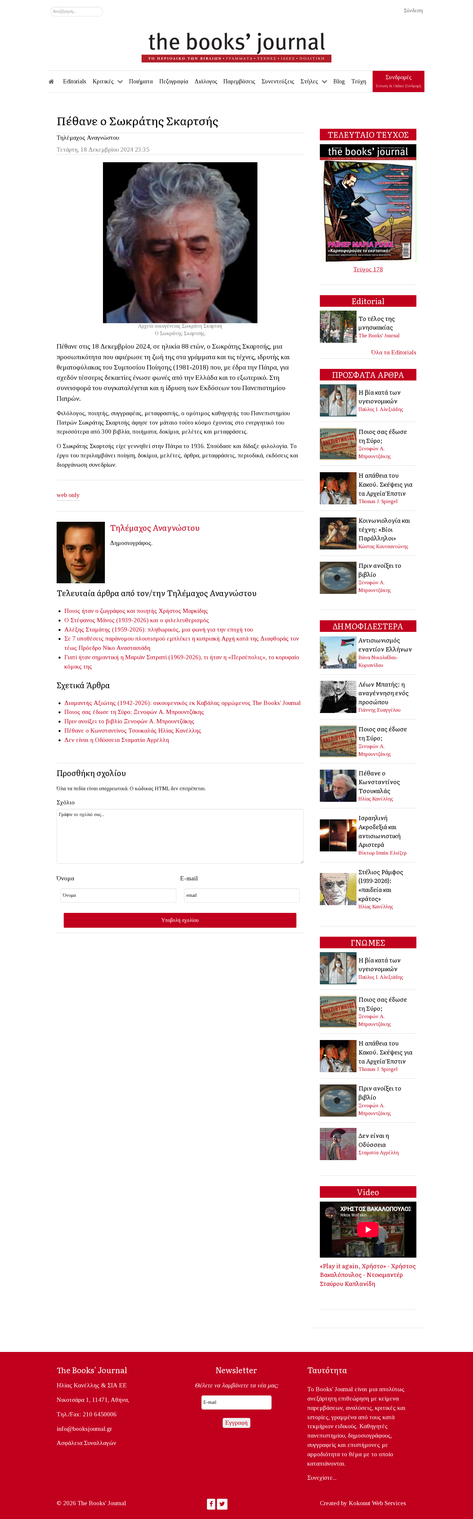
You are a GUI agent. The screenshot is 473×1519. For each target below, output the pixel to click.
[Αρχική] (56, 81)
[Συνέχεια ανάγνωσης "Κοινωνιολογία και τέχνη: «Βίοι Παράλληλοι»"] (338, 532)
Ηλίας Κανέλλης (179, 730)
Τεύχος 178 (368, 269)
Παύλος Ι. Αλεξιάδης (380, 409)
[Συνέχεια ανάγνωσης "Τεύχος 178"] (368, 202)
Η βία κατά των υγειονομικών (379, 397)
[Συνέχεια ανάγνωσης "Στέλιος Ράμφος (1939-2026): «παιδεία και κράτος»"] (338, 888)
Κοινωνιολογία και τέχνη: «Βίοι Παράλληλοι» (384, 529)
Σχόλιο (66, 802)
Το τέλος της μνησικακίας (376, 323)
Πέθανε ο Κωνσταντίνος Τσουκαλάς (110, 730)
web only (68, 495)
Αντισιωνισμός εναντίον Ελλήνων (385, 644)
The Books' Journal (276, 702)
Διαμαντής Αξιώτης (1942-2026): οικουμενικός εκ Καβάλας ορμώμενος (157, 702)
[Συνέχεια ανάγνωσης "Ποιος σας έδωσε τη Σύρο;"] (338, 443)
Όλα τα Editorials (393, 352)
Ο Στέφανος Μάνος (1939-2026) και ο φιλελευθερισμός (136, 620)
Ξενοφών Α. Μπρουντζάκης (169, 711)
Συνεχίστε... (322, 1477)
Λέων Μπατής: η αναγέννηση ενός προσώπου (383, 693)
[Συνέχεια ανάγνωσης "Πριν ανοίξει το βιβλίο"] (338, 577)
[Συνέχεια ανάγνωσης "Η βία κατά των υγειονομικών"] (338, 400)
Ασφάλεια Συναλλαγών (86, 1442)
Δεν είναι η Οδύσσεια (92, 739)
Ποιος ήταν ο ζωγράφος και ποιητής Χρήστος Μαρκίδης (136, 610)
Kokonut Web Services (377, 1503)
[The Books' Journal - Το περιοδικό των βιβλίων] (236, 45)
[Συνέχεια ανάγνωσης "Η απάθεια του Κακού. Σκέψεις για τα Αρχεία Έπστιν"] (338, 487)
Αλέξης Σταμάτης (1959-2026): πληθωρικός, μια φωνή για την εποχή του (158, 629)
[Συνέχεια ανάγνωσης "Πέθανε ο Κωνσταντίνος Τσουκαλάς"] (338, 785)
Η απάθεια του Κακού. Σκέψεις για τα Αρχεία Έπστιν (385, 484)
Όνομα (65, 878)
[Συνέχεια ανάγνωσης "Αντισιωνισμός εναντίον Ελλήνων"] (338, 651)
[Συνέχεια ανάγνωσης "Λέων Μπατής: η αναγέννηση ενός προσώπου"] (338, 696)
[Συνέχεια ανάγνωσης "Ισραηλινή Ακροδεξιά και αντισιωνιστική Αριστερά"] (338, 834)
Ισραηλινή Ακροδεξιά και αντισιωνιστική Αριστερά (379, 831)
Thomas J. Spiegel (378, 501)
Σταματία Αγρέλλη (145, 739)
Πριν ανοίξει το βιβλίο (93, 721)
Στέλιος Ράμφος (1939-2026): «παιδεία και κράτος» (380, 885)
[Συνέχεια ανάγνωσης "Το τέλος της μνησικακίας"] (338, 326)
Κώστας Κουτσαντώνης (383, 546)
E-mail (189, 878)
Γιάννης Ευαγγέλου (379, 710)
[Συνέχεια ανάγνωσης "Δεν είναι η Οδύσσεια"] (338, 1143)
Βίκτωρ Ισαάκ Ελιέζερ (382, 853)
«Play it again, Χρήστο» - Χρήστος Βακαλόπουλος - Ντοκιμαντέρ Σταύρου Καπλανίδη (368, 1274)
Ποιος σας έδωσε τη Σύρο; (98, 711)
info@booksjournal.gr (84, 1428)
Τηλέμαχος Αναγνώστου (88, 137)
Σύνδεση (413, 10)
